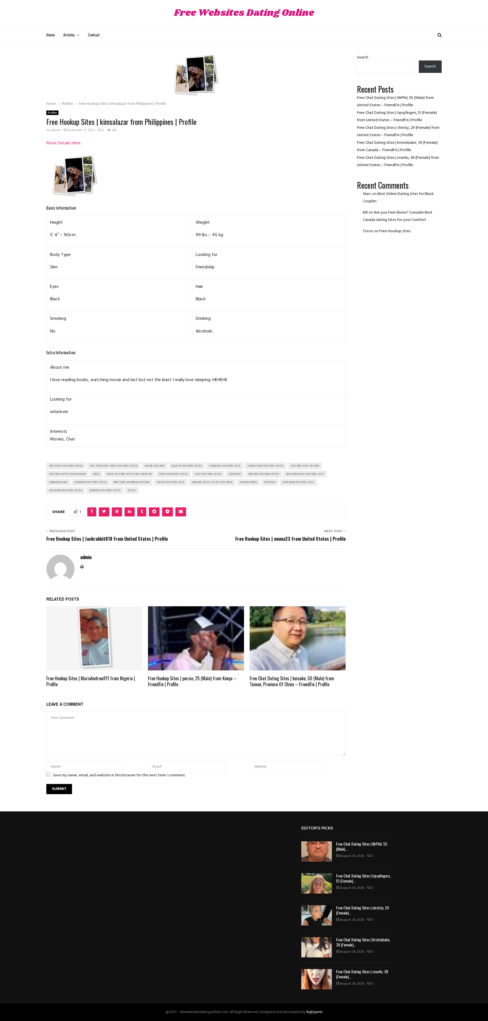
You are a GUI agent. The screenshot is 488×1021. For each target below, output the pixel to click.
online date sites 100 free (212, 482)
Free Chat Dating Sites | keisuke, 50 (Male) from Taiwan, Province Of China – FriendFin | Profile (292, 681)
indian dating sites (263, 474)
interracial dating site (305, 474)
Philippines (248, 482)
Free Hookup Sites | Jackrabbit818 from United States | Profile (107, 538)
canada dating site (224, 466)
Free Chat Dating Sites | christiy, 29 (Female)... (362, 910)
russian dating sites (65, 490)
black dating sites (187, 466)
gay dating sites (208, 474)
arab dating (155, 466)
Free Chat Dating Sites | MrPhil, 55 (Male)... (361, 846)
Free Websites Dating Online (244, 13)
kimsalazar (58, 482)
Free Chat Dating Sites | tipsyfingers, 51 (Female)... (363, 878)
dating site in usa (305, 466)
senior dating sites (105, 490)
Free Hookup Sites (395, 231)
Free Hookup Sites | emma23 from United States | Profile (290, 538)
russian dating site (298, 482)
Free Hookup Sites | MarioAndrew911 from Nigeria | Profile (90, 681)
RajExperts (314, 1012)
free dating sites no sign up (129, 474)
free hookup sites (173, 474)
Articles (69, 35)
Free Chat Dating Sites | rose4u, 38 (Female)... (362, 973)
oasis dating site (170, 482)
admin (56, 130)
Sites (132, 490)
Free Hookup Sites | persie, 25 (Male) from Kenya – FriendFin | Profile (192, 681)
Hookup (235, 474)
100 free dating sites (66, 466)
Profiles (52, 112)
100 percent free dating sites (114, 466)
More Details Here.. (64, 143)
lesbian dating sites (90, 482)
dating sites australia (67, 474)
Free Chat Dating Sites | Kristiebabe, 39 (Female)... (363, 942)
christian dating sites (265, 466)
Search (362, 57)
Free (96, 474)
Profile (270, 482)
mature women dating (132, 482)
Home (50, 35)
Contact (94, 35)
